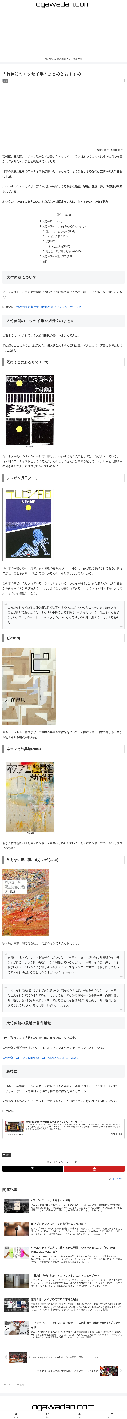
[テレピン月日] (28, 524)
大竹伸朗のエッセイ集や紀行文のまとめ (64, 226)
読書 (8, 1155)
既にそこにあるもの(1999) (60, 231)
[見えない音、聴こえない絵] (25, 902)
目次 (59, 214)
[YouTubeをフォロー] (94, 1169)
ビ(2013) (50, 241)
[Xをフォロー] (32, 1169)
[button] (117, 796)
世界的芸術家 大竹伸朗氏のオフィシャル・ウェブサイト (51, 307)
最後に (46, 261)
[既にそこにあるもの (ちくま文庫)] (29, 410)
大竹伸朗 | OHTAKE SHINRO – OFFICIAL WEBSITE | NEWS (40, 1057)
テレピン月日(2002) (57, 236)
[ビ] (29, 686)
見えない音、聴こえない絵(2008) (64, 251)
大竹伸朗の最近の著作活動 (57, 256)
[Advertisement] (63, 32)
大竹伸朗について (52, 221)
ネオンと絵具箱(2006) (58, 246)
